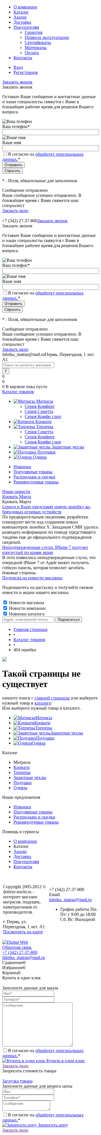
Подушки (45, 738)
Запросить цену (52, 1125)
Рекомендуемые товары (36, 481)
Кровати (42, 722)
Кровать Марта (16, 496)
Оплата (32, 52)
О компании (25, 7)
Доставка (22, 22)
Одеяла (38, 743)
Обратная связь (16, 947)
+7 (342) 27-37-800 (19, 952)
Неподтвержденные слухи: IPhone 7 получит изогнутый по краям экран (45, 550)
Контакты (22, 57)
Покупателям (26, 27)
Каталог (21, 12)
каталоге (43, 703)
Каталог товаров (18, 391)
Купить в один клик (65, 1060)
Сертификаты (38, 42)
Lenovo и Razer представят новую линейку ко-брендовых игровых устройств (46, 509)
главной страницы (52, 698)
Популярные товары (32, 471)
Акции (20, 17)
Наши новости (16, 491)
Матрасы (43, 717)
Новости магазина (26, 602)
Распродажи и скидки (34, 476)
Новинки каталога (26, 614)
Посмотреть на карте (23, 931)
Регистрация (25, 72)
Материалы (36, 47)
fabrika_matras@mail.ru (70, 899)
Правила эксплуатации (47, 37)
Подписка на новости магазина (32, 577)
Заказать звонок (17, 82)
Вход (18, 67)
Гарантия (33, 32)
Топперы (43, 727)
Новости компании (27, 608)
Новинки (22, 466)
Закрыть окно (15, 210)
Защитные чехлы (66, 733)
